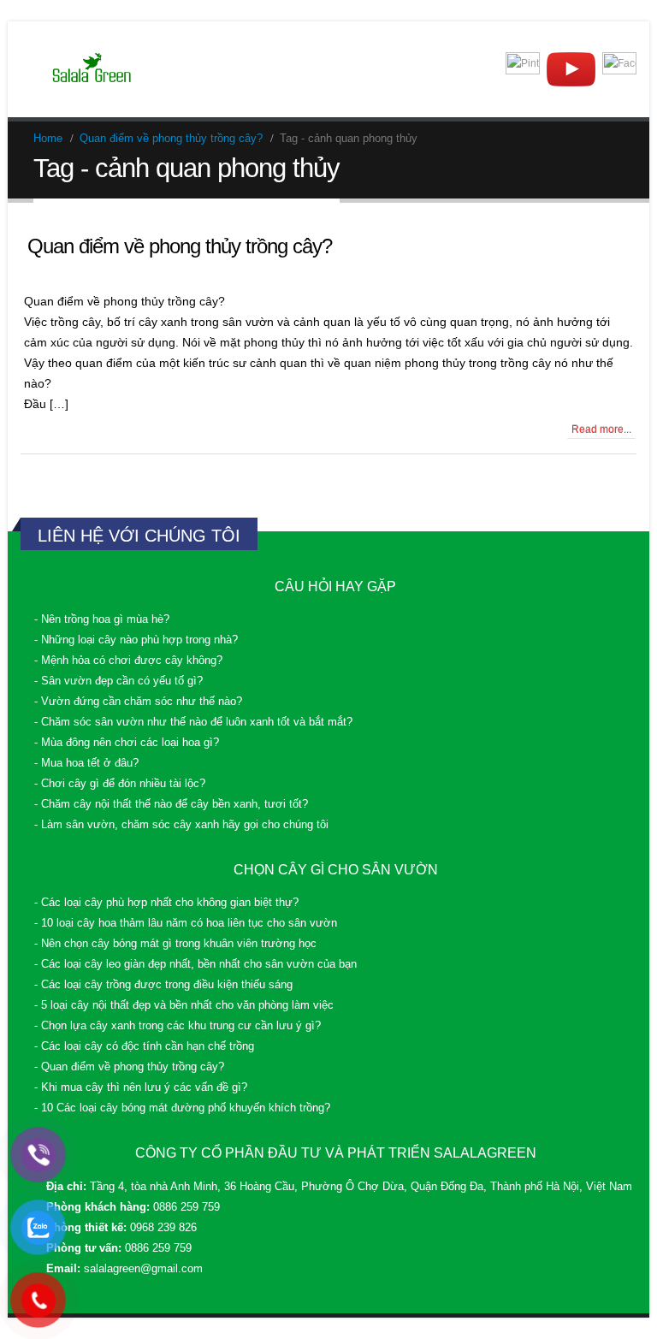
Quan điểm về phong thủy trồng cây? (179, 246)
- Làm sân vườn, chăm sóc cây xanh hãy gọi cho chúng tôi (181, 825)
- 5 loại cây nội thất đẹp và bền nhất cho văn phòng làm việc (184, 1005)
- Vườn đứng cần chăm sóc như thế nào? (138, 702)
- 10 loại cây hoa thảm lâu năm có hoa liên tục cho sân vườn (185, 923)
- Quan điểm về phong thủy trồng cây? (129, 1067)
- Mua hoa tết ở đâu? (86, 763)
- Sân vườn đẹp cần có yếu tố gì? (118, 681)
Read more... (601, 429)
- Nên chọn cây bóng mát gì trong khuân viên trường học (175, 944)
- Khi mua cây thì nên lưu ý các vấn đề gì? (140, 1087)
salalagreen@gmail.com (143, 1269)
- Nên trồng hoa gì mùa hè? (101, 619)
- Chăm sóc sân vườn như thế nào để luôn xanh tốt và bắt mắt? (193, 722)
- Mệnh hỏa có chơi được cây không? (128, 661)
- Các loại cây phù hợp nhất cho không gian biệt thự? (166, 903)
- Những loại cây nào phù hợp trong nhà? (136, 640)
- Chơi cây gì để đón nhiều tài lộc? (119, 784)
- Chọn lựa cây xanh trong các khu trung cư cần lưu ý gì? (177, 1026)
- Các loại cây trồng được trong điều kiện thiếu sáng (163, 985)
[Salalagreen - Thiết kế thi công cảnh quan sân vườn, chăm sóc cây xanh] (92, 69)
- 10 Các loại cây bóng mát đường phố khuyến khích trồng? (182, 1108)
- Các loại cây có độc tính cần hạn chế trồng (144, 1046)
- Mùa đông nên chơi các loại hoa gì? (126, 743)
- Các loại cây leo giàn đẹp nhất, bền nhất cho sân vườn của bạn (195, 964)
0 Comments (69, 429)
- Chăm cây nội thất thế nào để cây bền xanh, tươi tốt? (171, 804)
